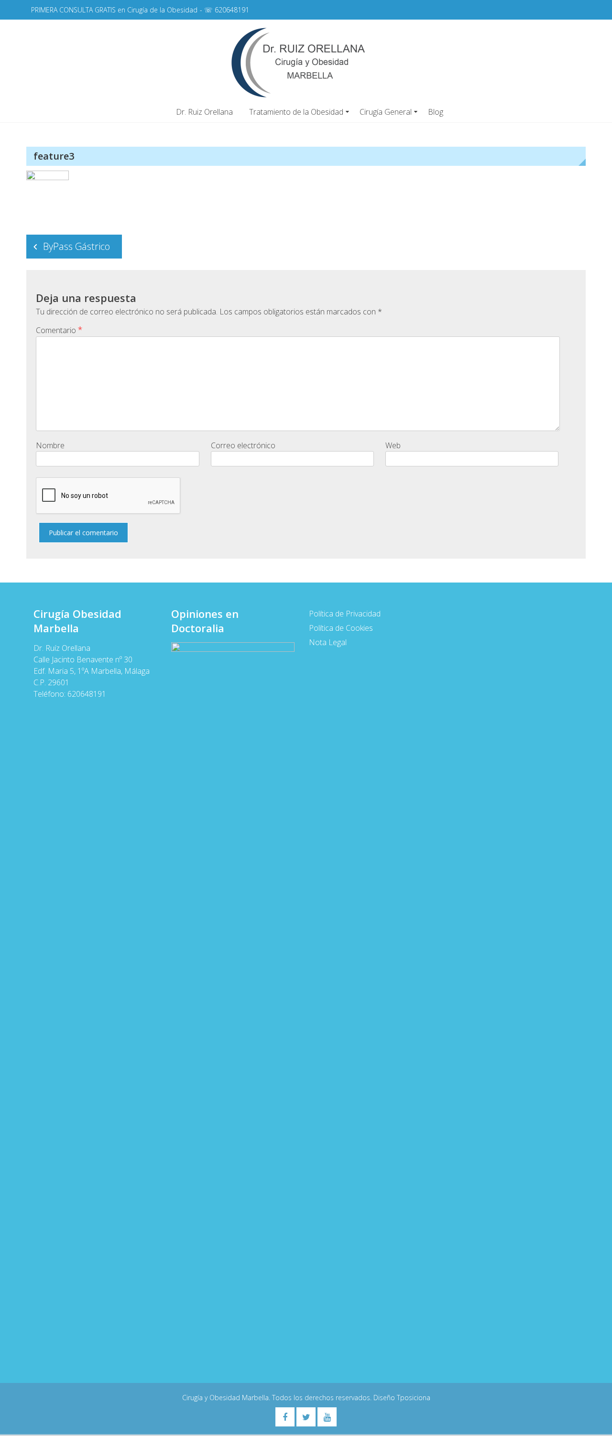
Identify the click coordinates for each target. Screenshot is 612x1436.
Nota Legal (328, 642)
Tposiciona (413, 1397)
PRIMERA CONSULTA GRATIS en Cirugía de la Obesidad (114, 9)
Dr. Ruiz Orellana (204, 112)
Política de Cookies (341, 628)
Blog (435, 112)
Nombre (50, 445)
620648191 (232, 9)
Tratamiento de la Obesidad (296, 112)
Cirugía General (386, 112)
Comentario (59, 329)
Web (393, 445)
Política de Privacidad (345, 613)
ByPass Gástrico (76, 246)
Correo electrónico (243, 445)
